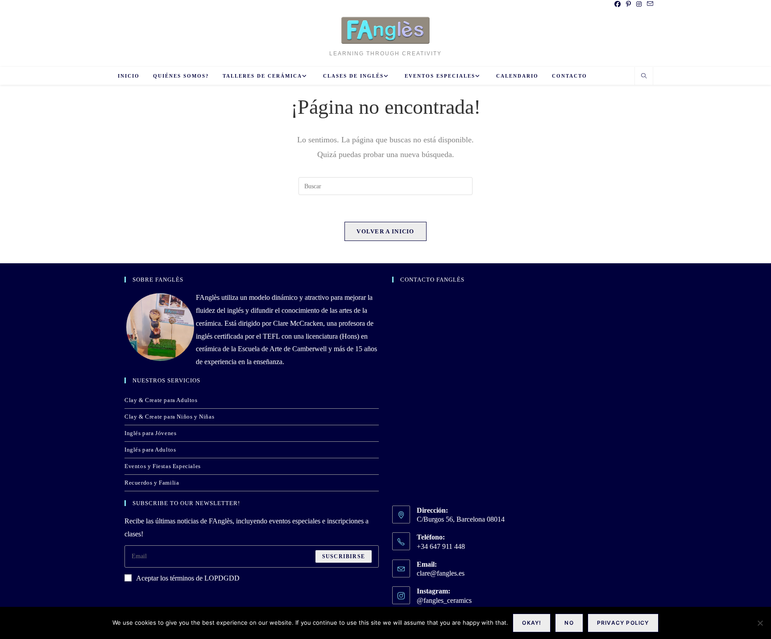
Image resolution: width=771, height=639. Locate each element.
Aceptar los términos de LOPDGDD (188, 578)
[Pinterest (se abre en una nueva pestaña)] (628, 4)
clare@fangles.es (440, 573)
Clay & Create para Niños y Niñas (169, 416)
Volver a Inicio (385, 231)
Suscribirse (343, 556)
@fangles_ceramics (444, 600)
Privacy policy (623, 622)
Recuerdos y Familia (151, 482)
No (568, 622)
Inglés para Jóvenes (150, 433)
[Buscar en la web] (644, 77)
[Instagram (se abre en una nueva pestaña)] (639, 4)
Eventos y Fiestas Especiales (162, 466)
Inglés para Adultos (150, 449)
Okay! (531, 622)
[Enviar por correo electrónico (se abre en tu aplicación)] (648, 4)
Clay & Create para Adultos (161, 400)
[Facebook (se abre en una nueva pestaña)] (617, 4)
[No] (759, 622)
